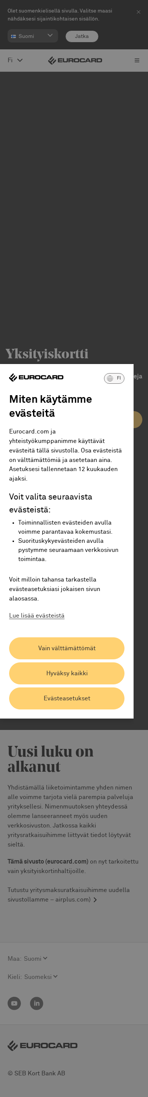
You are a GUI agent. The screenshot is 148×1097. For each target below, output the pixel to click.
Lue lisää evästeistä (37, 616)
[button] (114, 378)
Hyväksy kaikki (67, 673)
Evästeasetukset (67, 698)
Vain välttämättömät (67, 648)
